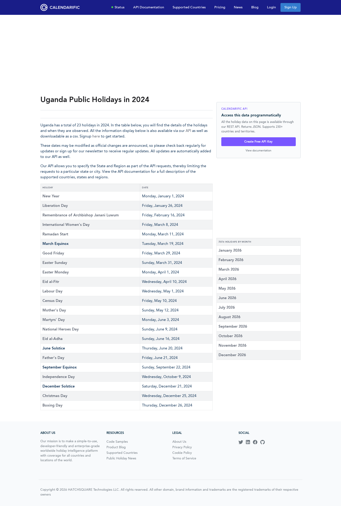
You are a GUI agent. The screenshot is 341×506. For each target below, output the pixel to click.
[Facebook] (255, 442)
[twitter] (240, 442)
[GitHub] (262, 442)
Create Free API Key (258, 141)
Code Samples (117, 441)
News (238, 7)
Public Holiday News (121, 458)
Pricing (219, 7)
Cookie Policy (182, 453)
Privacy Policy (182, 447)
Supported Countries (189, 7)
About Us (179, 441)
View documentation (258, 150)
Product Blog (116, 447)
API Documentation (148, 7)
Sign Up (290, 7)
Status (120, 7)
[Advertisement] (170, 54)
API (188, 130)
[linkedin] (248, 442)
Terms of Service (184, 458)
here (96, 136)
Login (271, 7)
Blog (254, 7)
